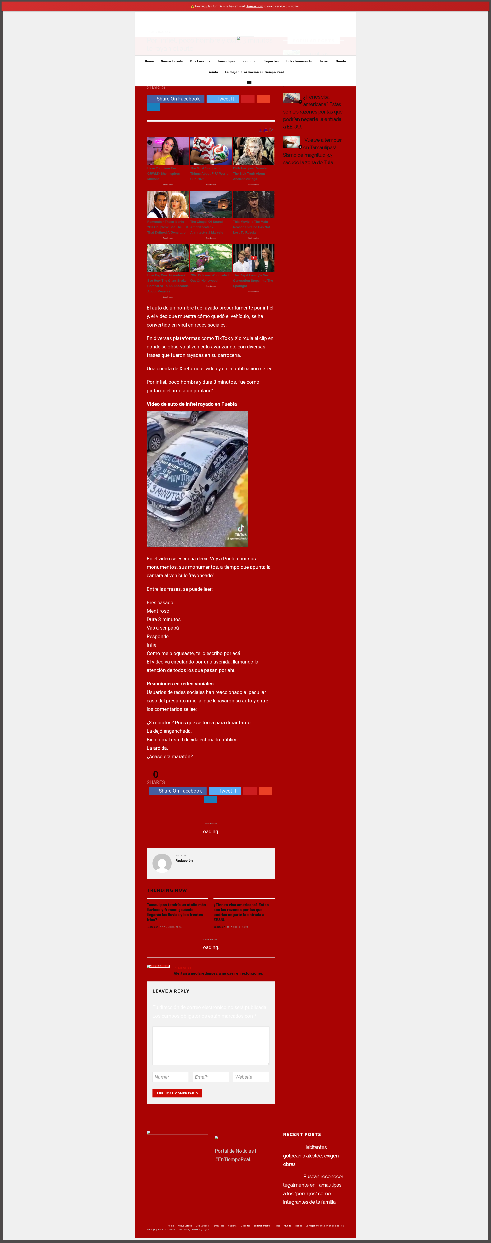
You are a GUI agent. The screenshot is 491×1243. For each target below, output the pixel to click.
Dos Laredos (176, 14)
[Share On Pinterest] (248, 99)
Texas (259, 14)
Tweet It (225, 99)
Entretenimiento (242, 14)
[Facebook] (218, 1173)
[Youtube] (345, 22)
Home (141, 14)
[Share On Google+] (263, 99)
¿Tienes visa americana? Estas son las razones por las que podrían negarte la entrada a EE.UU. (313, 112)
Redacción (152, 927)
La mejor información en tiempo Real (312, 14)
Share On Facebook (178, 99)
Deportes (224, 14)
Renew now (254, 6)
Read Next (183, 968)
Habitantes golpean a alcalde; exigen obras (311, 1155)
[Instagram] (352, 22)
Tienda (283, 14)
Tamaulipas (194, 14)
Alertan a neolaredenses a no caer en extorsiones (218, 973)
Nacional (209, 14)
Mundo (271, 14)
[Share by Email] (153, 107)
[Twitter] (227, 1173)
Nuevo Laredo (157, 14)
